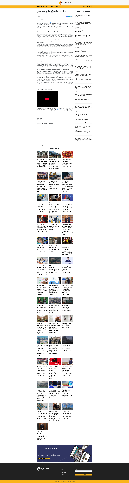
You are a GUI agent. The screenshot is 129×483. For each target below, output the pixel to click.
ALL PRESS (51, 6)
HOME (38, 6)
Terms (61, 469)
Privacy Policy (63, 471)
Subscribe (84, 474)
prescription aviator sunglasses (54, 22)
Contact (61, 474)
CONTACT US (57, 6)
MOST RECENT (44, 6)
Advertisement (63, 472)
